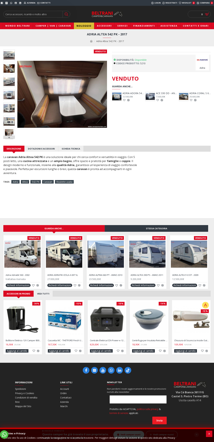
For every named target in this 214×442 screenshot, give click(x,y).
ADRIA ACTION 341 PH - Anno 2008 (203, 93)
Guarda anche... (54, 228)
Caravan (47, 181)
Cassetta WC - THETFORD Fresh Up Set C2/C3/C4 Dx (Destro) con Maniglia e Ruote (65, 340)
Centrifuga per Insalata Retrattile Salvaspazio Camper (150, 340)
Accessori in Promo (18, 293)
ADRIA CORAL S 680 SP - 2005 (169, 93)
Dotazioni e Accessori (41, 148)
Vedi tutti (43, 293)
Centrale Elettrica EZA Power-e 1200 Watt (107, 340)
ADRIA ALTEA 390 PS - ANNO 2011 (147, 275)
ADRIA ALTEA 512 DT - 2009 (185, 275)
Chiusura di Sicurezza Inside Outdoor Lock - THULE (192, 340)
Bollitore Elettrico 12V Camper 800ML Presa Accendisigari (23, 340)
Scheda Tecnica (71, 148)
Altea (25, 181)
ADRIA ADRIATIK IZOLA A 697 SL (62, 275)
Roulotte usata (64, 181)
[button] (9, 50)
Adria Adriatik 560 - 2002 (18, 275)
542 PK (35, 181)
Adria (15, 181)
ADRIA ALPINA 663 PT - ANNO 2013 (105, 275)
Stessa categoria (156, 228)
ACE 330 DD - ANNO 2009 (136, 93)
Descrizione (14, 148)
